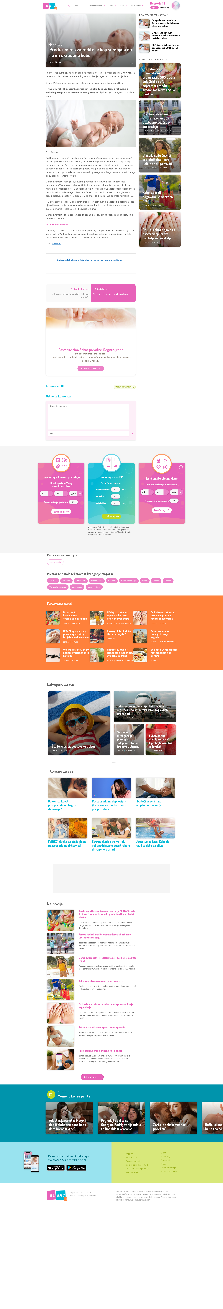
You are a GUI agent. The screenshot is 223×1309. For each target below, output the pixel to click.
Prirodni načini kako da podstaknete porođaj (102, 1027)
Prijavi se (154, 8)
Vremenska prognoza (57, 587)
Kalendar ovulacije (133, 1161)
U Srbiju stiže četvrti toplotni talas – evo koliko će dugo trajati (157, 159)
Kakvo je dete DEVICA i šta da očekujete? (119, 632)
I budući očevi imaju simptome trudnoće (149, 803)
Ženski (109, 483)
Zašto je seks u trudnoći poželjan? (169, 1126)
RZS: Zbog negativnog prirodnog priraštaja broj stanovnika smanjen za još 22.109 (76, 635)
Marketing (165, 1156)
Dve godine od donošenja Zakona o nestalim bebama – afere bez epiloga (165, 23)
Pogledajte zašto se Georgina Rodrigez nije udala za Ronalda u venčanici (121, 1124)
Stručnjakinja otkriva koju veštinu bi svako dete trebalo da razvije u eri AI (111, 845)
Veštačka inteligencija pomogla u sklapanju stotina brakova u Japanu (128, 739)
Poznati (156, 581)
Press (163, 1164)
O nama (164, 1153)
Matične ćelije (131, 1172)
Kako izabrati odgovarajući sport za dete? (158, 196)
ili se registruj (164, 8)
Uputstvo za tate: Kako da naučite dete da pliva (152, 843)
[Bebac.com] (50, 5)
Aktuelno (58, 45)
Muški (118, 483)
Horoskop (66, 581)
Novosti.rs (56, 243)
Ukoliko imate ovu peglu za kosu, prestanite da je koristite (76, 652)
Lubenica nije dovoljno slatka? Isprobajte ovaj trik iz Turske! (160, 741)
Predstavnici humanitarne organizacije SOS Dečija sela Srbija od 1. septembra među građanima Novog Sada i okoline (159, 81)
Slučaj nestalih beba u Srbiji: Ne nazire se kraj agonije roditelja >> (91, 260)
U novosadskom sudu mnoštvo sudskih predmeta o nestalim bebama (166, 35)
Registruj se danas (89, 368)
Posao (144, 581)
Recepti (168, 581)
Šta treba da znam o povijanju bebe (110, 294)
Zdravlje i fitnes (94, 587)
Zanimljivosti (77, 587)
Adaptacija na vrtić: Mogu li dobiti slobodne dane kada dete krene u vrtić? (67, 1124)
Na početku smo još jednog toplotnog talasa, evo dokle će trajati (120, 652)
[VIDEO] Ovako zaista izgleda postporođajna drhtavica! (67, 843)
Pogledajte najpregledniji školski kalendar (100, 1050)
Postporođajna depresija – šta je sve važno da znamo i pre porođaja (110, 805)
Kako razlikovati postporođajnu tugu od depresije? (63, 805)
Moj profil (129, 1153)
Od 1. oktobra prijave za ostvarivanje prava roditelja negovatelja (159, 233)
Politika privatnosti (169, 1171)
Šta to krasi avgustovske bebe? (73, 746)
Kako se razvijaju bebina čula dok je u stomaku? (70, 296)
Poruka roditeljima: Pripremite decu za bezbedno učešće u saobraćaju (156, 120)
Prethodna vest (81, 289)
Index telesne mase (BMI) (136, 1165)
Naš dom (111, 581)
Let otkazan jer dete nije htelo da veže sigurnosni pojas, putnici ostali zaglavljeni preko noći (142, 709)
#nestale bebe (55, 562)
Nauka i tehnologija (128, 581)
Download (165, 1160)
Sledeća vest (102, 289)
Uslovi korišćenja (168, 1167)
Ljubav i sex (80, 581)
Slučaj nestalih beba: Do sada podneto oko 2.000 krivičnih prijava (166, 47)
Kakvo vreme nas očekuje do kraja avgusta (160, 634)
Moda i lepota (96, 581)
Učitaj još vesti (91, 1077)
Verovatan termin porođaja (137, 1168)
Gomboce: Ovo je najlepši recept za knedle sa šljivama (164, 652)
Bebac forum (131, 1157)
